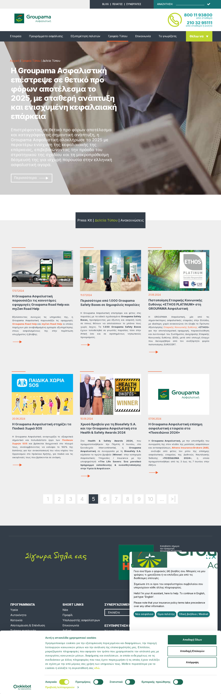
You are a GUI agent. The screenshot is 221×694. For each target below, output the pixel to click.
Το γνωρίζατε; (167, 36)
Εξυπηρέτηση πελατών (85, 36)
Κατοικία (16, 620)
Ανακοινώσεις (132, 220)
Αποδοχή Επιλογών (192, 651)
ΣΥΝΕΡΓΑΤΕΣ (133, 4)
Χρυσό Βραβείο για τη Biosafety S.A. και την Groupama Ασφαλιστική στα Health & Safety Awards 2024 (108, 428)
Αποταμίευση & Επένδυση (27, 625)
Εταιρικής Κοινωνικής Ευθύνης (180, 327)
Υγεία (14, 610)
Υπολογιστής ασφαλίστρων (81, 620)
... (162, 499)
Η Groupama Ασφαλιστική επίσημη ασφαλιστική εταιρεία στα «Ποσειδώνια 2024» (175, 428)
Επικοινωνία (143, 36)
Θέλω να (197, 36)
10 (150, 499)
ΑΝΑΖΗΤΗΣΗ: (165, 4)
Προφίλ (68, 615)
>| (173, 499)
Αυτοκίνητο (18, 615)
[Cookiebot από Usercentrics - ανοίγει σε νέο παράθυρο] (22, 687)
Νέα (65, 610)
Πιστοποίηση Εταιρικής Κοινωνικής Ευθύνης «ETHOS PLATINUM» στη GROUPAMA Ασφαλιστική (175, 304)
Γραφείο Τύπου (117, 36)
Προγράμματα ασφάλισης (46, 36)
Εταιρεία (15, 36)
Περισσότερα (25, 178)
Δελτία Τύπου (106, 220)
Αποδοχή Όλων (192, 639)
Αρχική (14, 60)
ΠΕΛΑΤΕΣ (117, 4)
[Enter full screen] (208, 556)
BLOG (105, 4)
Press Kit (84, 220)
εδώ (97, 668)
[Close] (214, 556)
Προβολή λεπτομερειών (59, 687)
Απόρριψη (192, 662)
